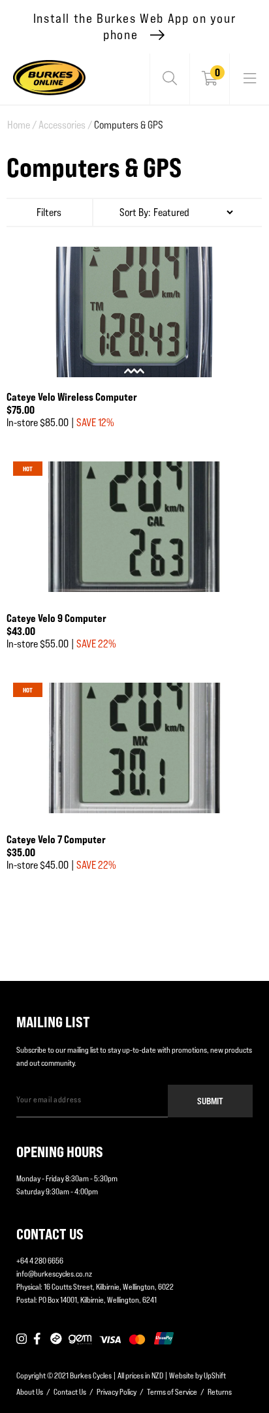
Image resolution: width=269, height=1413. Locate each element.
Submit (210, 1100)
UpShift (215, 1375)
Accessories (65, 125)
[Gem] (80, 1339)
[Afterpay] (56, 1339)
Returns (220, 1392)
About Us (29, 1392)
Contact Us (70, 1392)
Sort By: (135, 212)
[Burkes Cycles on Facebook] (38, 1339)
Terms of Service (172, 1392)
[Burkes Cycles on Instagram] (21, 1339)
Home (22, 125)
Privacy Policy (116, 1392)
